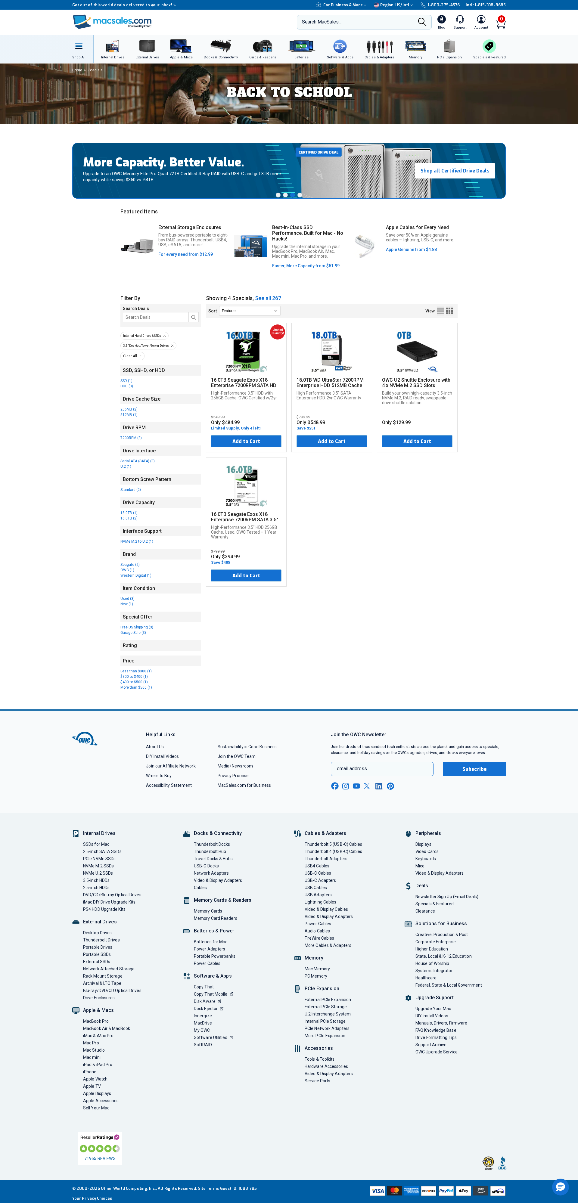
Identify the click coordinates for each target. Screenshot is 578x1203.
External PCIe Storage (326, 1006)
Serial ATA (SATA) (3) (137, 461)
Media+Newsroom (235, 766)
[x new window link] (368, 786)
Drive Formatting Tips (436, 1037)
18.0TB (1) (129, 513)
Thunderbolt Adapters (326, 858)
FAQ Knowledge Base (435, 1030)
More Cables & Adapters (328, 945)
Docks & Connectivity (218, 833)
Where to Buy (159, 775)
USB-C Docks (206, 865)
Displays (423, 844)
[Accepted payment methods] (437, 1191)
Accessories (319, 1048)
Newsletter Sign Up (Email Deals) (446, 896)
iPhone (90, 1071)
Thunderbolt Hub (210, 851)
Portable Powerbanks (214, 956)
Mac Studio (94, 1050)
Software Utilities (210, 1037)
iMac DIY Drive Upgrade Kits (109, 902)
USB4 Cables (317, 865)
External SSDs (96, 961)
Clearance (425, 911)
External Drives (100, 922)
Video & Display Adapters (218, 880)
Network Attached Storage (109, 968)
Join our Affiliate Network (170, 766)
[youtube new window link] (356, 786)
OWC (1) (127, 570)
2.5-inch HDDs (96, 887)
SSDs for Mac (96, 844)
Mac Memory (317, 968)
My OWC (202, 1030)
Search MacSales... (321, 22)
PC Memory (316, 976)
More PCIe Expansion (325, 1035)
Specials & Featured (434, 903)
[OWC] (112, 22)
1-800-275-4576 (444, 5)
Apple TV (92, 1086)
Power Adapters (209, 949)
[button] (278, 195)
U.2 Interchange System (328, 1014)
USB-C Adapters (320, 880)
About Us (155, 746)
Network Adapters (211, 873)
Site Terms (208, 1188)
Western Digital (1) (135, 575)
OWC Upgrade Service (436, 1052)
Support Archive (430, 1044)
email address (352, 768)
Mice (419, 865)
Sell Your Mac (96, 1107)
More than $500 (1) (136, 687)
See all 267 (268, 298)
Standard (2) (130, 490)
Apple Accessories (101, 1100)
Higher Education (431, 949)
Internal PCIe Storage (325, 1021)
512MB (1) (129, 415)
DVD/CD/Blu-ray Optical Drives (112, 894)
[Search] (422, 22)
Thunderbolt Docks (212, 844)
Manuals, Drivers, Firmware (441, 1023)
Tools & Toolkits (319, 1059)
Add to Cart (246, 441)
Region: (394, 5)
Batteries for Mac (211, 941)
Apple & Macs (98, 1010)
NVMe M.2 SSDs (98, 865)
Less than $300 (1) (136, 671)
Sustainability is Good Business (247, 746)
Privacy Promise (233, 775)
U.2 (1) (125, 466)
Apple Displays (97, 1093)
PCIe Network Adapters (327, 1028)
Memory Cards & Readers (222, 900)
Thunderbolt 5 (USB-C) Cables (333, 844)
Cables (200, 887)
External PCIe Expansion (328, 999)
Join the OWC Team (237, 756)
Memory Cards (208, 911)
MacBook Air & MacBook (106, 1028)
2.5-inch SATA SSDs (102, 851)
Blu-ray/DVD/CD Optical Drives (112, 990)
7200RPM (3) (131, 438)
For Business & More (343, 5)
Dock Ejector (206, 1008)
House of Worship (432, 963)
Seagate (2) (130, 565)
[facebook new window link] (335, 786)
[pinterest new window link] (390, 786)
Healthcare (426, 977)
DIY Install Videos (162, 756)
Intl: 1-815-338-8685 (486, 5)
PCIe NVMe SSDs (99, 858)
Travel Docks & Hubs (213, 858)
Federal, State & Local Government (448, 985)
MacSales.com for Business (244, 785)
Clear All (130, 356)
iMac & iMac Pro (98, 1035)
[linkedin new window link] (379, 786)
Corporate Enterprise (435, 941)
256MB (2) (129, 409)
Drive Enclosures (99, 997)
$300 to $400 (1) (134, 676)
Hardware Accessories (326, 1066)
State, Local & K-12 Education (443, 956)
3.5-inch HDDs (96, 880)
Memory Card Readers (215, 918)
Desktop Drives (97, 932)
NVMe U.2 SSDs (98, 873)
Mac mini (92, 1057)
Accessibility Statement (169, 785)
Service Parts (317, 1080)
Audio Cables (317, 931)
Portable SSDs (97, 954)
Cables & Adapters (325, 833)
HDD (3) (126, 386)
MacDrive (203, 1023)
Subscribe (474, 769)
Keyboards (425, 858)
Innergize (203, 1015)
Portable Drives (97, 947)
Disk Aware (205, 1001)
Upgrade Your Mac (433, 1008)
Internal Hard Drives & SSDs (142, 335)
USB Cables (316, 887)
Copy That (204, 986)
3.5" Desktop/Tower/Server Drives (146, 345)
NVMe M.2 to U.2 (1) (136, 541)
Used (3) (127, 599)
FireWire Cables (319, 938)
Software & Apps (213, 976)
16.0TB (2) (129, 518)
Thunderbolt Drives (101, 940)
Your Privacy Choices (92, 1198)
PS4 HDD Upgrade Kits (104, 909)
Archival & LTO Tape (102, 983)
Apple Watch (95, 1079)
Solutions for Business (441, 923)
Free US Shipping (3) (136, 627)
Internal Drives (99, 833)
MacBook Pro (96, 1021)
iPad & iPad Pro (97, 1064)
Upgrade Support (434, 997)
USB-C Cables (318, 873)
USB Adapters (318, 894)
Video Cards (427, 851)
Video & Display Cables (326, 909)
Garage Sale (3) (133, 633)
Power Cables (207, 963)
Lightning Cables (320, 902)
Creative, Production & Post (441, 934)
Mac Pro (91, 1042)
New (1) (126, 604)
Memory (314, 958)
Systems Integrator (434, 970)
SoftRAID (203, 1044)
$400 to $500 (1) (134, 682)
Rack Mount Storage (103, 976)
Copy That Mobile (210, 994)
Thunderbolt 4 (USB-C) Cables (333, 851)
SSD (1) (126, 381)
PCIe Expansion (322, 988)
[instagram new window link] (345, 786)
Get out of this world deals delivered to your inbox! (124, 5)
